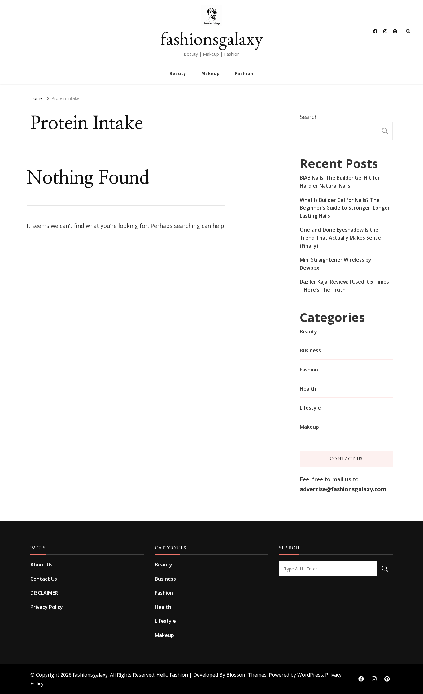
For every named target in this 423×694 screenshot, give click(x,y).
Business (310, 350)
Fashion (244, 73)
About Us (41, 564)
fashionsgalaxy (211, 38)
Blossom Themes (246, 674)
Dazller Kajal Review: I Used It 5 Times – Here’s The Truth (344, 285)
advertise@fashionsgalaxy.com (343, 489)
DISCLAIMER (44, 592)
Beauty (177, 73)
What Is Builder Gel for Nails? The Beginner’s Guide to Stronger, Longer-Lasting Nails (346, 208)
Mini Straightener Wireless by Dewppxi (335, 263)
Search (309, 116)
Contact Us (43, 578)
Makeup (210, 73)
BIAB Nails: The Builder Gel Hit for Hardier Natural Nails (340, 181)
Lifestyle (310, 407)
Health (308, 388)
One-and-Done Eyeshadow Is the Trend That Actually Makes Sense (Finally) (340, 237)
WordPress (310, 674)
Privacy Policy (46, 607)
